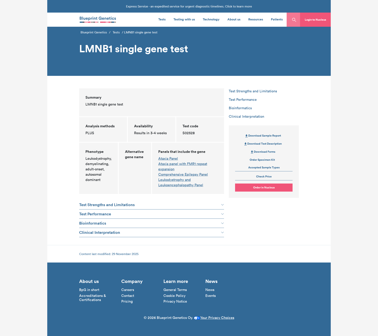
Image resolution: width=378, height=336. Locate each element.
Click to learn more (238, 6)
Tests (162, 19)
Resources (255, 19)
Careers (127, 290)
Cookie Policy (174, 296)
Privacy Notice (175, 301)
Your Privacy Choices (217, 317)
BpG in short (89, 290)
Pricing (127, 301)
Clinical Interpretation (99, 232)
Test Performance (95, 214)
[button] (315, 20)
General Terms (175, 290)
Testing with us (184, 19)
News (209, 290)
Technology (211, 19)
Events (210, 296)
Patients (277, 19)
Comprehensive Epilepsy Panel (183, 174)
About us (233, 19)
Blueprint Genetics (94, 32)
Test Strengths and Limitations (107, 204)
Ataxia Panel (168, 158)
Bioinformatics (92, 223)
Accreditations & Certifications (92, 298)
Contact (127, 296)
